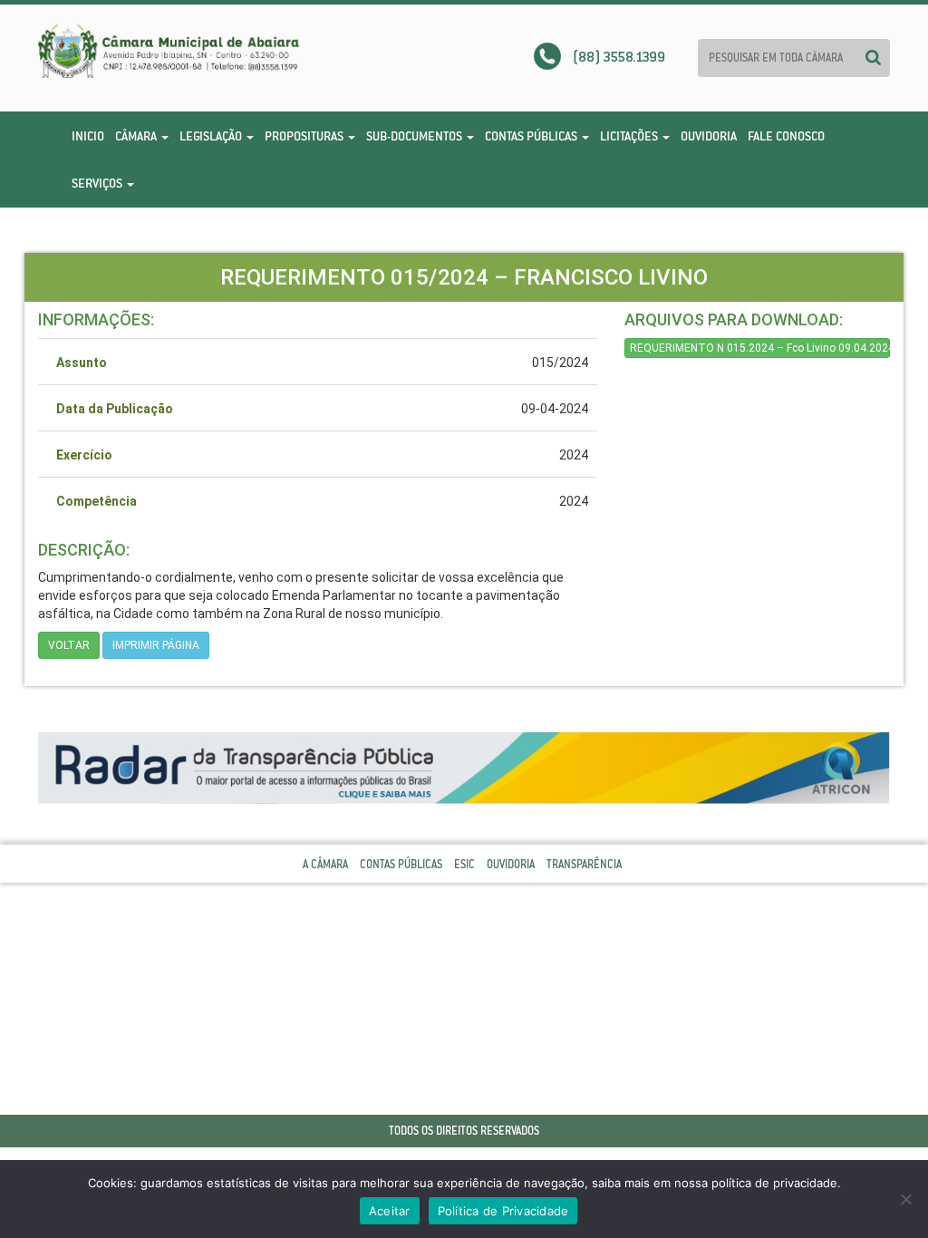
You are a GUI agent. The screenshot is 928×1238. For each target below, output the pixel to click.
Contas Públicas (532, 136)
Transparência (584, 864)
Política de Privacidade (503, 1211)
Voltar (69, 645)
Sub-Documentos (415, 136)
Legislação (212, 136)
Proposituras (305, 136)
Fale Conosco (786, 136)
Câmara (137, 136)
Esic (464, 864)
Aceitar (390, 1211)
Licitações (630, 136)
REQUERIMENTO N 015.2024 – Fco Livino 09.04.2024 (760, 348)
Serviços (98, 183)
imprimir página (155, 645)
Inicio (88, 136)
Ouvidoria (709, 136)
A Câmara (325, 864)
